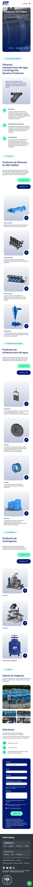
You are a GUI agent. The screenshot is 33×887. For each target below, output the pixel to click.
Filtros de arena (8, 293)
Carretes (6, 482)
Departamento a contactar (16, 784)
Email (7, 769)
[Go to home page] (5, 3)
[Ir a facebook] (10, 868)
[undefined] (26, 218)
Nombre (8, 762)
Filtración (11, 109)
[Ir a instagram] (14, 868)
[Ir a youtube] (7, 868)
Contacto (22, 186)
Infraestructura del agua (16, 124)
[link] (16, 211)
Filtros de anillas (8, 257)
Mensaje (8, 791)
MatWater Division (8, 851)
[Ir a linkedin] (3, 868)
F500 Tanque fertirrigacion (9, 660)
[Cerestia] (9, 843)
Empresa (8, 775)
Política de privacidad (7, 863)
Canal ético (26, 863)
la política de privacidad (16, 808)
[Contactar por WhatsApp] (29, 883)
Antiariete (6, 518)
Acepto (14, 808)
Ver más (22, 180)
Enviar (15, 813)
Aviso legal (18, 860)
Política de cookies (18, 863)
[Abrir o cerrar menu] (30, 4)
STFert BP (5, 628)
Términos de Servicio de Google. (17, 871)
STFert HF (5, 595)
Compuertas (7, 409)
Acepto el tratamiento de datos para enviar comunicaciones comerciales (17, 805)
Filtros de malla (8, 223)
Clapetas (6, 445)
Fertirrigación (12, 137)
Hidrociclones (7, 331)
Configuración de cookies (8, 860)
